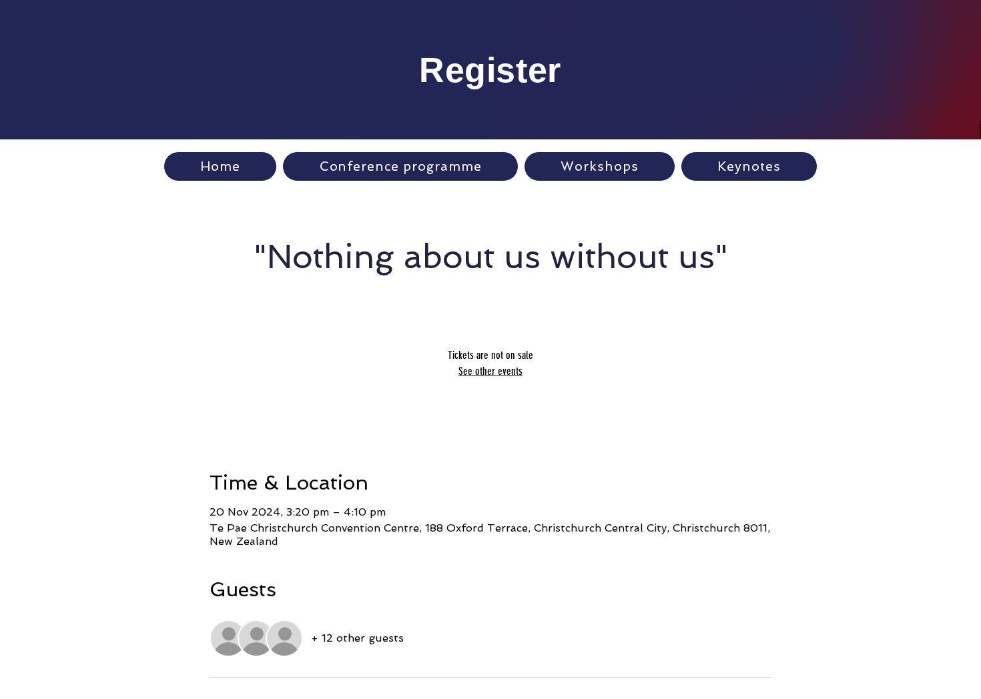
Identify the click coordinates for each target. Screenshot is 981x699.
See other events (490, 371)
